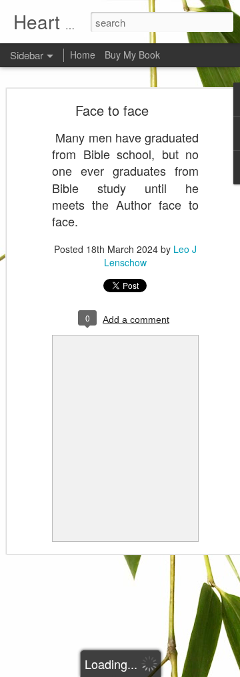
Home (82, 54)
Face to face (112, 110)
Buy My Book (132, 54)
